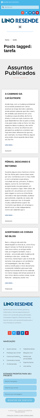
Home (7, 40)
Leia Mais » (9, 145)
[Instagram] (22, 12)
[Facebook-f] (18, 333)
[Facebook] (33, 12)
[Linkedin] (30, 12)
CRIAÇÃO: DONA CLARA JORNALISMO (20, 415)
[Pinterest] (37, 12)
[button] (20, 27)
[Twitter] (26, 12)
